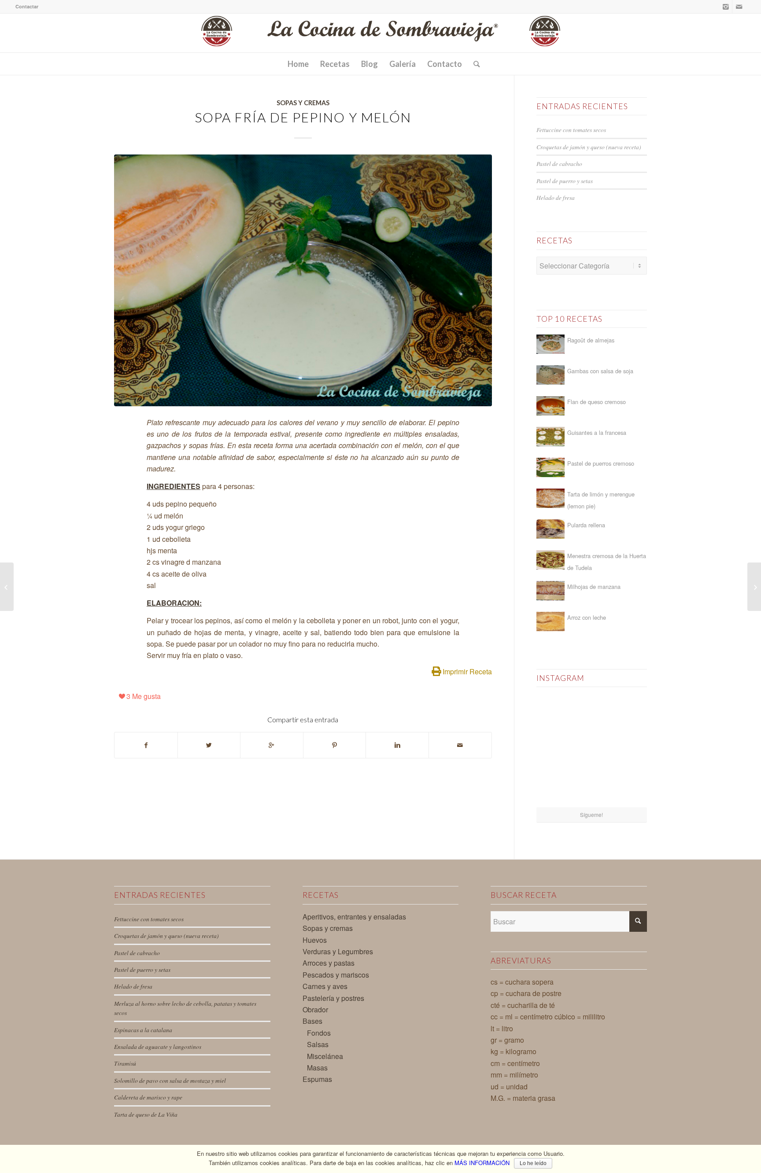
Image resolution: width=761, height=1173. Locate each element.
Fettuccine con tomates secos (571, 129)
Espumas (317, 1079)
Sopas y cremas (303, 103)
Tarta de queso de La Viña (145, 1114)
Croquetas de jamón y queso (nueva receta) (588, 147)
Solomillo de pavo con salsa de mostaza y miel (170, 1080)
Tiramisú (125, 1063)
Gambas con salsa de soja (600, 371)
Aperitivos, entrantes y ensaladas (354, 917)
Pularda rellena (586, 525)
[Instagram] (725, 6)
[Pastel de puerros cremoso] (550, 467)
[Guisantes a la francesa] (550, 436)
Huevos (315, 940)
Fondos (319, 1033)
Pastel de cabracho (559, 163)
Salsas (318, 1044)
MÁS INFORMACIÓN (482, 1162)
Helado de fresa (555, 197)
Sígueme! (591, 814)
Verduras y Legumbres (338, 951)
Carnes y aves (325, 986)
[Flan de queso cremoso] (550, 406)
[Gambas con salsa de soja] (550, 375)
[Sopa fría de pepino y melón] (303, 280)
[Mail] (739, 6)
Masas (317, 1068)
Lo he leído (533, 1163)
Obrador (315, 1009)
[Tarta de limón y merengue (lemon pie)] (550, 498)
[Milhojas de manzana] (550, 590)
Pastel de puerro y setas (564, 181)
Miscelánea (325, 1056)
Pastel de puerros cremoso (600, 463)
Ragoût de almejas (590, 340)
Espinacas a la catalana (143, 1030)
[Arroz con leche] (550, 621)
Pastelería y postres (333, 998)
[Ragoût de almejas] (550, 344)
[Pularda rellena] (550, 529)
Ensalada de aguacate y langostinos (157, 1046)
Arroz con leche (586, 617)
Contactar (26, 6)
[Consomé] (7, 587)
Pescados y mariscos (336, 975)
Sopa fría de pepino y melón (303, 117)
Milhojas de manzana (594, 586)
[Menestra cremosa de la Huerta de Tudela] (550, 560)
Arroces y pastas (329, 963)
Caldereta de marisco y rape (148, 1097)
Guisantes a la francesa (596, 432)
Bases (312, 1021)
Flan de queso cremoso (596, 401)
